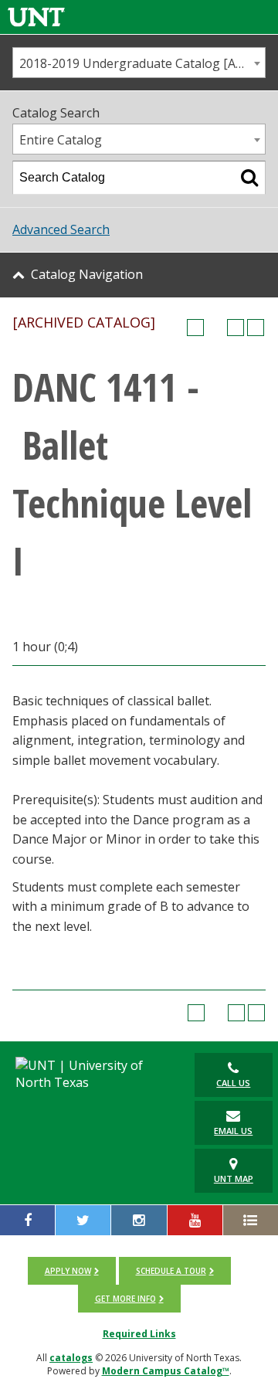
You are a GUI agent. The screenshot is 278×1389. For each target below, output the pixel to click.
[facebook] (27, 1220)
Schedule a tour (171, 1270)
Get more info (125, 1298)
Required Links (139, 1333)
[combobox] (139, 62)
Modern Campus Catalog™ (165, 1370)
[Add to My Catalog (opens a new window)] (195, 327)
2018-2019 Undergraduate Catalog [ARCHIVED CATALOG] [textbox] (142, 63)
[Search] (249, 178)
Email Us (233, 1130)
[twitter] (83, 1220)
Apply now (68, 1270)
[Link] (36, 16)
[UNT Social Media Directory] (250, 1220)
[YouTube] (195, 1220)
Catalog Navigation (87, 274)
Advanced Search (61, 229)
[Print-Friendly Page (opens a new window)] (235, 327)
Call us (233, 1082)
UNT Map (233, 1178)
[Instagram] (138, 1220)
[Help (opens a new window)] (255, 327)
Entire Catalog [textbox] (60, 139)
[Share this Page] (215, 327)
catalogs (71, 1357)
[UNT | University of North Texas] (92, 1074)
